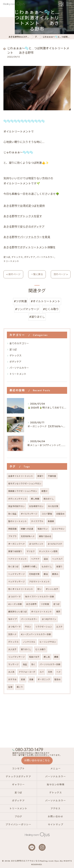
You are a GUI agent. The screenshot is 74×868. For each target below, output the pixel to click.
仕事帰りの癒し (30, 566)
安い (39, 589)
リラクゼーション (43, 626)
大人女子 (12, 649)
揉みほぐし (49, 498)
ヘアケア (35, 559)
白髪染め (60, 513)
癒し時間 (35, 498)
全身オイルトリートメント (20, 476)
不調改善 (52, 476)
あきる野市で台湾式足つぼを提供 (24, 206)
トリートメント (11, 261)
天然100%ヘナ (28, 536)
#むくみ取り (51, 309)
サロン (28, 626)
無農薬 (51, 521)
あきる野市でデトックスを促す (22, 216)
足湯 (23, 679)
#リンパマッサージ (27, 309)
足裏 (31, 679)
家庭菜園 (12, 528)
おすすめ (12, 679)
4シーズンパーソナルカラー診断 (36, 634)
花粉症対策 (34, 574)
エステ (59, 626)
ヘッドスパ (57, 559)
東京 (58, 611)
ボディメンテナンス (17, 498)
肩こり (20, 687)
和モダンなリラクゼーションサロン (24, 483)
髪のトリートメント (17, 521)
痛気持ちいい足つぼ (17, 611)
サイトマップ (55, 824)
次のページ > (61, 274)
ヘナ (58, 672)
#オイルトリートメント (45, 301)
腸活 (46, 574)
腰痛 (56, 657)
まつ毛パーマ (14, 626)
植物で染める (45, 536)
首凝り (59, 566)
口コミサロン (58, 528)
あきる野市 (31, 604)
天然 (50, 672)
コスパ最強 (47, 513)
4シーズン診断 (15, 604)
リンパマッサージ (16, 657)
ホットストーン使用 (48, 551)
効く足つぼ (13, 566)
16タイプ (12, 619)
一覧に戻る (37, 274)
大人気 (11, 672)
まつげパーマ (14, 596)
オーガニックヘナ (16, 544)
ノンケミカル (29, 642)
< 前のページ (13, 274)
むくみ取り (40, 649)
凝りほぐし (26, 649)
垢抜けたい (43, 528)
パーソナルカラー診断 (50, 664)
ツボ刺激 (45, 604)
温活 (46, 559)
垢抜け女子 (34, 657)
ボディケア (29, 257)
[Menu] (69, 4)
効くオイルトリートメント (20, 589)
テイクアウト (37, 521)
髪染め (57, 679)
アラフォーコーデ (27, 672)
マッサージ (13, 664)
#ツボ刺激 (20, 301)
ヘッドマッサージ (16, 574)
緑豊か (44, 491)
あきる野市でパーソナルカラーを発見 (26, 237)
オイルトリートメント (41, 611)
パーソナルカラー (45, 257)
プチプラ (12, 536)
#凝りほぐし (37, 317)
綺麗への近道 (27, 528)
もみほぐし (47, 566)
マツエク (31, 551)
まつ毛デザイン (49, 619)
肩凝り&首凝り (15, 551)
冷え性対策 (53, 506)
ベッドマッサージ (16, 581)
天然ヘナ (12, 634)
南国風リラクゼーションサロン (22, 491)
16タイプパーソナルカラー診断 (39, 596)
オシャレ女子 (52, 589)
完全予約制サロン (16, 506)
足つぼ (6, 257)
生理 (10, 687)
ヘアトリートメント (17, 559)
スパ (42, 672)
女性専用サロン (36, 506)
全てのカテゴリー (19, 343)
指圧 (25, 664)
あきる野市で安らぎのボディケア (24, 227)
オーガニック (44, 679)
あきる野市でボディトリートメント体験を (29, 247)
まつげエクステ (55, 544)
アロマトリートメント (39, 581)
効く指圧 (12, 513)
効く (33, 664)
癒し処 (47, 657)
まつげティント (36, 544)
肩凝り (40, 476)
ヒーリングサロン (48, 642)
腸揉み (55, 574)
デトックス (17, 257)
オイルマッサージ (29, 513)
